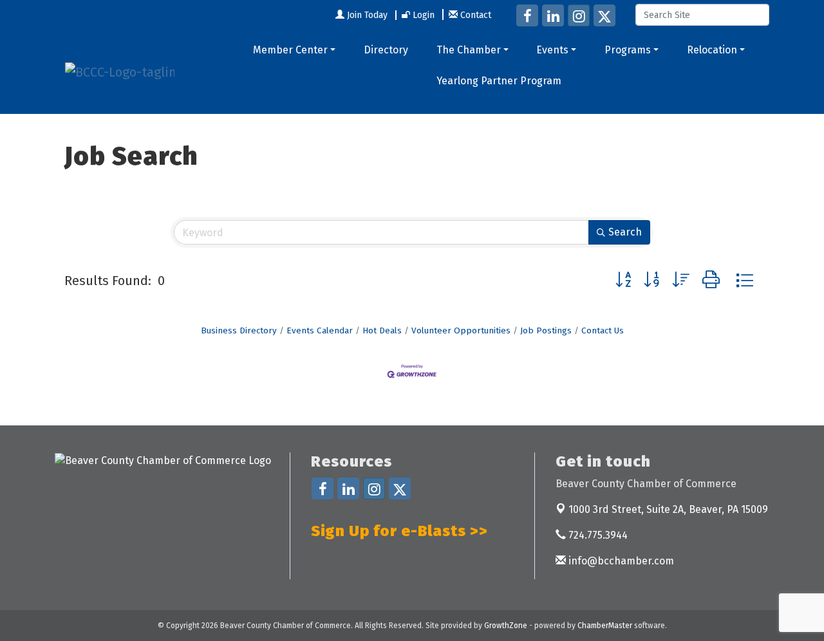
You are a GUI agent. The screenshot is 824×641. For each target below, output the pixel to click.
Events (552, 50)
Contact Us (602, 330)
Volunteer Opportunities (460, 330)
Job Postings (546, 330)
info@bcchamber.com (620, 561)
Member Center (290, 50)
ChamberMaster (604, 625)
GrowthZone (505, 625)
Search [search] (625, 232)
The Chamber (468, 50)
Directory (386, 50)
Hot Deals (382, 330)
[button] (623, 280)
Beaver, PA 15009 (668, 509)
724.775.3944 (597, 535)
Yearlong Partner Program (498, 81)
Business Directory (239, 330)
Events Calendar (319, 330)
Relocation (712, 50)
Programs (627, 50)
